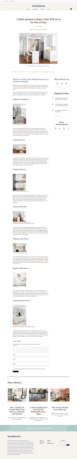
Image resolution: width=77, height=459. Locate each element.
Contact (49, 440)
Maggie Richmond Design (50, 71)
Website (14, 363)
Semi (38, 5)
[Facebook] (60, 442)
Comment (15, 345)
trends (38, 14)
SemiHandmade (50, 443)
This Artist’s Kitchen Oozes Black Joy (60, 408)
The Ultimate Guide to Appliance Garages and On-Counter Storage (61, 105)
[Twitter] (62, 442)
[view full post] (17, 394)
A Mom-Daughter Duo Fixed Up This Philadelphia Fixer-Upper (38, 410)
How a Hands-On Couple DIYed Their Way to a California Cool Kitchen (17, 410)
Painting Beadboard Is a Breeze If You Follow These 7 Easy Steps (61, 99)
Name (14, 354)
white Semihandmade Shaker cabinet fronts (21, 294)
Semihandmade (41, 160)
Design (28, 9)
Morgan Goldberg (39, 26)
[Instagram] (66, 442)
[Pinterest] (64, 442)
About (48, 9)
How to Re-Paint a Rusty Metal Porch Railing (61, 111)
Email (14, 359)
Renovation (35, 9)
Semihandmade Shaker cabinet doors (21, 259)
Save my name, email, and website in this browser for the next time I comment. (29, 368)
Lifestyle (42, 9)
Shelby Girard (17, 286)
